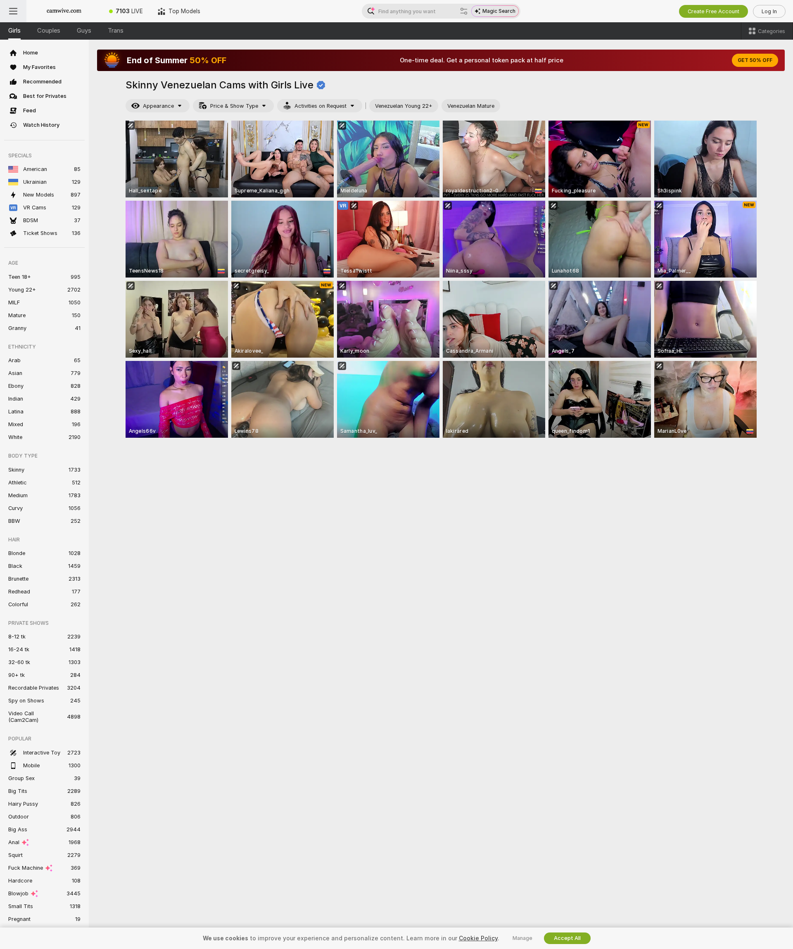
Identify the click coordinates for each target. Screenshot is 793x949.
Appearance (158, 106)
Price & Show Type (234, 106)
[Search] (464, 11)
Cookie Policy (478, 938)
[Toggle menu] (13, 11)
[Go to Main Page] (64, 11)
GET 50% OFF (755, 60)
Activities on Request (320, 106)
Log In (769, 11)
